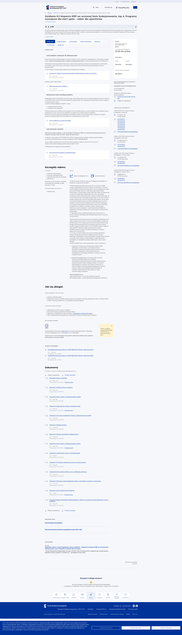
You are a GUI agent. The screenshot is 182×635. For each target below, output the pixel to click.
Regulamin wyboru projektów (58, 378)
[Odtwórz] (46, 26)
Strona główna (45, 12)
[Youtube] (134, 606)
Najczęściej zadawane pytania (117, 609)
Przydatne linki (51, 45)
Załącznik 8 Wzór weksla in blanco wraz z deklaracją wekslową (68, 472)
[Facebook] (137, 606)
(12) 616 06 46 (121, 124)
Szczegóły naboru (61, 41)
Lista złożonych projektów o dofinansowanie (62, 152)
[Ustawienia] (136, 26)
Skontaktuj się (108, 7)
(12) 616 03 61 (121, 144)
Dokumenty (97, 41)
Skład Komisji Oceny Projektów (58, 86)
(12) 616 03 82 (121, 163)
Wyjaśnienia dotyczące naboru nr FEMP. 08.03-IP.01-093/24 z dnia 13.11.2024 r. (71, 349)
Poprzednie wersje (68, 382)
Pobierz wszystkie (70, 375)
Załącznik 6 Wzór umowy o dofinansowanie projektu (65, 443)
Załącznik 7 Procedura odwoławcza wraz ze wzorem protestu (67, 462)
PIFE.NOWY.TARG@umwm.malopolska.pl (128, 165)
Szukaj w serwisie (125, 1)
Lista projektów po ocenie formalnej (60, 120)
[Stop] (51, 26)
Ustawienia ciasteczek (106, 627)
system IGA (64, 331)
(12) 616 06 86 (121, 129)
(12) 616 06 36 (121, 122)
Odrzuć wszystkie (136, 627)
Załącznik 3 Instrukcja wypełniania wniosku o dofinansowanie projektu (70, 415)
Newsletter (90, 609)
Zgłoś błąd (128, 614)
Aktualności (61, 45)
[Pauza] (48, 26)
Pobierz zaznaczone (53, 375)
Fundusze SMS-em (101, 609)
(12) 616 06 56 (121, 126)
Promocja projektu (133, 609)
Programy (134, 1)
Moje (117, 1)
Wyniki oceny (50, 41)
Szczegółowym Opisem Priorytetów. (82, 313)
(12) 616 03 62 (121, 146)
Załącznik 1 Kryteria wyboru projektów (61, 387)
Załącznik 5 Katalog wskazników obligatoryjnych (63, 434)
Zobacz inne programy (48, 614)
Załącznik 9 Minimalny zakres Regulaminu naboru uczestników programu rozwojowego (75, 481)
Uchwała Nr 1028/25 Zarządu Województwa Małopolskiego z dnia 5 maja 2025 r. (73, 73)
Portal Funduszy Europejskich (57, 606)
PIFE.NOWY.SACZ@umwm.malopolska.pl (128, 182)
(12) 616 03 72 (121, 180)
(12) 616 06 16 (121, 119)
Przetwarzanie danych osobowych (117, 614)
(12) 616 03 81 (121, 161)
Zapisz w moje (49, 36)
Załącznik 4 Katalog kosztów (58, 425)
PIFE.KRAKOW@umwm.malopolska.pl (127, 131)
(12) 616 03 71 (121, 178)
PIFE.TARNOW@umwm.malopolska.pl (127, 148)
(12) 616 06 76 (121, 127)
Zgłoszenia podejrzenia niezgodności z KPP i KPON (71, 609)
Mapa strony (134, 614)
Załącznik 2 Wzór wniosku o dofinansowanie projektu (65, 397)
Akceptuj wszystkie (165, 627)
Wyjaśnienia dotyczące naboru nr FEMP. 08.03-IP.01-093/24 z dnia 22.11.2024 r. (71, 355)
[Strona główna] (56, 7)
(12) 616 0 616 (126, 606)
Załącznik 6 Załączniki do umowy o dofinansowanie (64, 453)
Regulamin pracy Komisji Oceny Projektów (62, 490)
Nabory (50, 13)
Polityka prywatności (103, 614)
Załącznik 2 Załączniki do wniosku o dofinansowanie (64, 406)
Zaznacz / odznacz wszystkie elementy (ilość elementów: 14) (61, 371)
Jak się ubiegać (73, 41)
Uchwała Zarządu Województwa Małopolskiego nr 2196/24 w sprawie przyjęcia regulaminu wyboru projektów (78, 500)
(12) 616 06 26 (121, 120)
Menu (97, 7)
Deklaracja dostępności (92, 614)
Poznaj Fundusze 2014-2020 (59, 614)
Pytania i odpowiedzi (85, 41)
